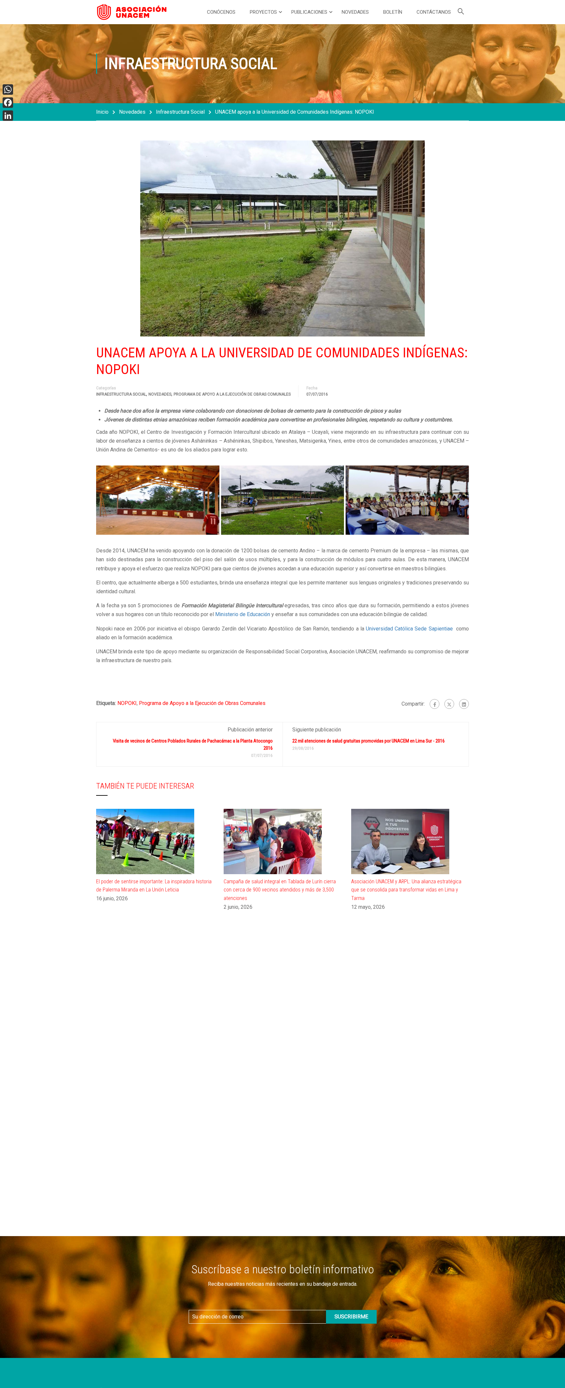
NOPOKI (127, 703)
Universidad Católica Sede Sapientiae (410, 629)
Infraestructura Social (180, 112)
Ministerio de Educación (242, 614)
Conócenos (221, 12)
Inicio (102, 112)
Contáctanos (434, 12)
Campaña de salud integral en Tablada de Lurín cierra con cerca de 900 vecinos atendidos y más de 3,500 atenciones (280, 889)
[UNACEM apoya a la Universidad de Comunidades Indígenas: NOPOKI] (157, 500)
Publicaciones (309, 12)
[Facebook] (434, 704)
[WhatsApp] (7, 89)
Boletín (392, 12)
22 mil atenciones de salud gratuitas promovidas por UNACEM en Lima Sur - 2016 (368, 741)
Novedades (355, 12)
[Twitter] (449, 704)
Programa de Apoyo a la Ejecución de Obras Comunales (232, 394)
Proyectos (263, 12)
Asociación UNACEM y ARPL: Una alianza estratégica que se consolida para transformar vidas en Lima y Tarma (406, 889)
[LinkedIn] (7, 115)
